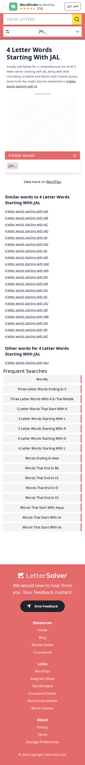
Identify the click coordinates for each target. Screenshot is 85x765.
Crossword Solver (42, 693)
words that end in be (42, 468)
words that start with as (42, 527)
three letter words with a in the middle (42, 399)
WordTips (53, 182)
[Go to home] (42, 576)
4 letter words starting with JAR (26, 284)
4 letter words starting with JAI (26, 251)
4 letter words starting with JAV (26, 310)
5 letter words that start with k (42, 409)
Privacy (42, 727)
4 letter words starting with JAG (26, 244)
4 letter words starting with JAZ (26, 336)
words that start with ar (41, 517)
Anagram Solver (42, 678)
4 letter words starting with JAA (26, 211)
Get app (72, 6)
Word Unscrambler (43, 701)
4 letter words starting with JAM (27, 264)
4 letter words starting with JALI (27, 363)
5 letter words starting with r (42, 428)
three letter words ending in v (42, 389)
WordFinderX (42, 686)
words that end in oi (42, 497)
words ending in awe (42, 458)
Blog (42, 637)
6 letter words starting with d (42, 438)
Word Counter (42, 708)
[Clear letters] (70, 19)
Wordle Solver (42, 645)
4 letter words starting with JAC (26, 224)
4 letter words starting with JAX (26, 323)
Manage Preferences (42, 742)
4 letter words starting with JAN (26, 270)
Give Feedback (46, 606)
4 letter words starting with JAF (26, 238)
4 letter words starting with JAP (26, 277)
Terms (42, 734)
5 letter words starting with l (42, 418)
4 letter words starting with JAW (27, 317)
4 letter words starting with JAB (26, 218)
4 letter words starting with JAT (26, 297)
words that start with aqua (42, 507)
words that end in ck (42, 478)
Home (42, 630)
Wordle (42, 379)
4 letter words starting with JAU (26, 303)
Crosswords (42, 652)
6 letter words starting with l (42, 448)
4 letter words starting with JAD (26, 231)
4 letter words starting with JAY (26, 330)
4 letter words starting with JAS (26, 290)
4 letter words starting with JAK (26, 257)
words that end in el (42, 488)
